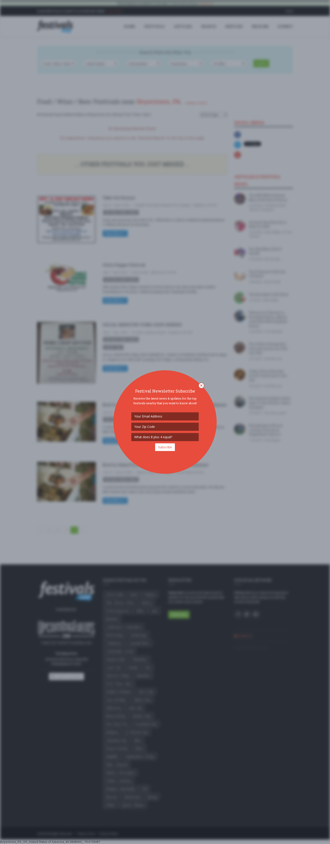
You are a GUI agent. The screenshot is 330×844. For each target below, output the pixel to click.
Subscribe (165, 447)
